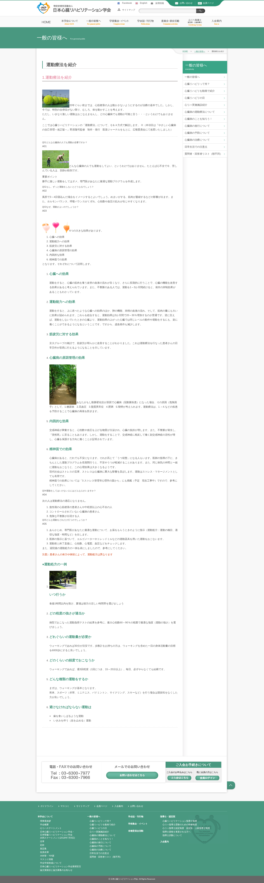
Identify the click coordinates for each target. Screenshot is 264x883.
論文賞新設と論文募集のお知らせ (56, 870)
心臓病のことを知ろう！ (198, 118)
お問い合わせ (186, 3)
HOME (185, 51)
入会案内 (118, 806)
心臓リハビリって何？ (197, 83)
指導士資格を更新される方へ (177, 832)
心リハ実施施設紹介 (196, 104)
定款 (42, 845)
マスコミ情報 (46, 859)
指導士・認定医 (167, 816)
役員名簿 (44, 852)
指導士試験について (172, 835)
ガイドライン (46, 806)
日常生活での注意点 (196, 146)
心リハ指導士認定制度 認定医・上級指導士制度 (186, 828)
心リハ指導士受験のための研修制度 (180, 824)
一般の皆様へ (199, 51)
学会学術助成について (51, 863)
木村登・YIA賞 (47, 856)
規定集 (43, 848)
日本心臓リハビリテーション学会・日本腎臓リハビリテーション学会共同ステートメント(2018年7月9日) (57, 835)
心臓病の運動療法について (200, 111)
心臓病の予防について (197, 132)
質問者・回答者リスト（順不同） (203, 153)
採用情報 (159, 3)
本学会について (45, 816)
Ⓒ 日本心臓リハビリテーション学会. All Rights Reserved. (132, 879)
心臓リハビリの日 (195, 97)
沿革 (42, 841)
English (143, 3)
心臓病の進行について (197, 125)
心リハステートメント (51, 828)
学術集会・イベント (138, 823)
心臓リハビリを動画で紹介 (200, 90)
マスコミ (65, 806)
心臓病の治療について (197, 139)
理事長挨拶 (45, 821)
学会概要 (44, 824)
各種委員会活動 (135, 831)
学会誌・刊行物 (135, 816)
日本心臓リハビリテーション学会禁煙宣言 (60, 866)
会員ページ (208, 3)
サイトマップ (128, 10)
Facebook (127, 3)
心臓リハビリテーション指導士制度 (180, 821)
